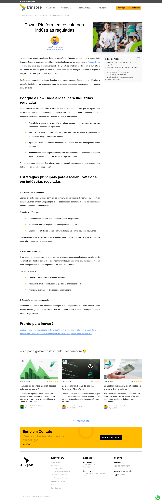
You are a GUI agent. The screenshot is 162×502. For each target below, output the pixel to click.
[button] (113, 7)
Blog (23, 15)
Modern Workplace (85, 8)
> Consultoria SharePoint (61, 471)
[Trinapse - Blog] (31, 7)
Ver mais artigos (81, 421)
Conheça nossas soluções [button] (128, 8)
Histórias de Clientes (58, 482)
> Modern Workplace (59, 475)
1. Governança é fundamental (119, 72)
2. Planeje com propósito (118, 75)
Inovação (102, 8)
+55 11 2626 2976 (122, 466)
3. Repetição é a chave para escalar (121, 77)
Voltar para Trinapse (28, 1)
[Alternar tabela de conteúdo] (137, 59)
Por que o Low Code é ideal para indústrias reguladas (121, 64)
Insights (54, 485)
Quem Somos (56, 462)
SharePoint (50, 8)
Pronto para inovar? (113, 80)
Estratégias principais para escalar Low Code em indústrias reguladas (122, 69)
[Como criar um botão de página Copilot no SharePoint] (81, 368)
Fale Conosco (56, 488)
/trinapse (121, 475)
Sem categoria (53, 381)
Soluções (54, 466)
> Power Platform (58, 468)
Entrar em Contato (111, 437)
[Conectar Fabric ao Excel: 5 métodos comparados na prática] (123, 368)
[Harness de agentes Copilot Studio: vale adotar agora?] (39, 368)
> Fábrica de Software (60, 478)
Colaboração (66, 8)
